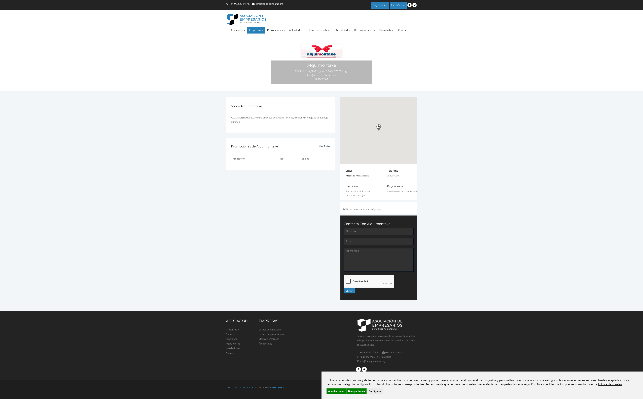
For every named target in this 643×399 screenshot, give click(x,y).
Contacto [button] (403, 30)
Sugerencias (380, 5)
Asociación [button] (237, 30)
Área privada (265, 343)
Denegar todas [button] (356, 391)
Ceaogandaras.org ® (240, 387)
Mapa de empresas (269, 339)
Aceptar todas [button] (336, 391)
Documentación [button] (364, 30)
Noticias (230, 353)
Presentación (233, 329)
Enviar (349, 290)
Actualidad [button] (342, 30)
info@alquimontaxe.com (357, 175)
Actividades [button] (296, 30)
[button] (378, 127)
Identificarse (398, 5)
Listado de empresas (270, 329)
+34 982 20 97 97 (394, 352)
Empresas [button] (255, 30)
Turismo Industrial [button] (319, 30)
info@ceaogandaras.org (269, 3)
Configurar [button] (375, 391)
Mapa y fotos (233, 343)
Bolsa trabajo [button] (386, 30)
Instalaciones (233, 348)
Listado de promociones (271, 334)
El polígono (231, 339)
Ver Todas (324, 146)
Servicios (231, 334)
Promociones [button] (275, 30)
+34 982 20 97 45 (368, 352)
